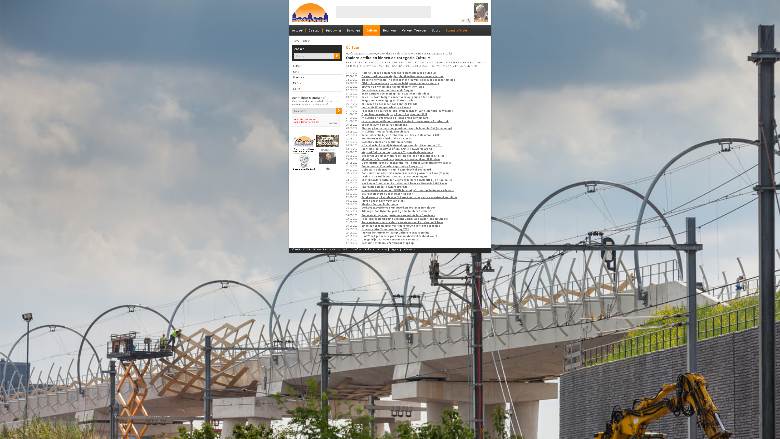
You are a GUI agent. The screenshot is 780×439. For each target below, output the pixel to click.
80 (475, 66)
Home (296, 41)
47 (361, 66)
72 (447, 66)
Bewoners (354, 30)
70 (440, 66)
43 (347, 66)
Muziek (297, 83)
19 (405, 62)
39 (474, 62)
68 (433, 66)
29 (440, 62)
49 (368, 66)
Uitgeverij (395, 249)
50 (371, 66)
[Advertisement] (383, 12)
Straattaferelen (457, 30)
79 (471, 66)
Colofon (356, 249)
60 (406, 66)
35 (460, 62)
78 (468, 66)
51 (375, 66)
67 (430, 66)
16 (395, 62)
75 (457, 66)
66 (426, 66)
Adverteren (409, 249)
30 (443, 62)
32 (450, 62)
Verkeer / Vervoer (414, 30)
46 (357, 66)
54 (385, 66)
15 (391, 62)
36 (464, 62)
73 (451, 66)
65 (423, 66)
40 (478, 62)
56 (392, 66)
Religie (297, 88)
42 (485, 62)
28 (436, 62)
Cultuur (371, 30)
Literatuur (298, 77)
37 (467, 62)
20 (409, 62)
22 (416, 62)
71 (444, 66)
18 (402, 62)
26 (429, 62)
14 (388, 62)
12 (381, 62)
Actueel (297, 30)
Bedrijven (389, 30)
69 (437, 66)
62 (413, 66)
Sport (436, 30)
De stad (314, 30)
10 (374, 62)
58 (399, 66)
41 (481, 62)
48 (364, 66)
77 (464, 66)
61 (409, 66)
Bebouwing (333, 30)
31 (447, 62)
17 (398, 62)
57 (395, 66)
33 (454, 62)
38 (471, 62)
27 (433, 62)
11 (378, 62)
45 (354, 66)
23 (419, 62)
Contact (382, 249)
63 (416, 66)
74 (454, 66)
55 (388, 66)
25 (426, 62)
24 (422, 62)
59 (402, 66)
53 (381, 66)
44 (350, 66)
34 (457, 62)
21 (412, 62)
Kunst (296, 71)
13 (385, 62)
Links (346, 249)
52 (378, 66)
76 (461, 66)
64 (419, 66)
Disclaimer (369, 249)
